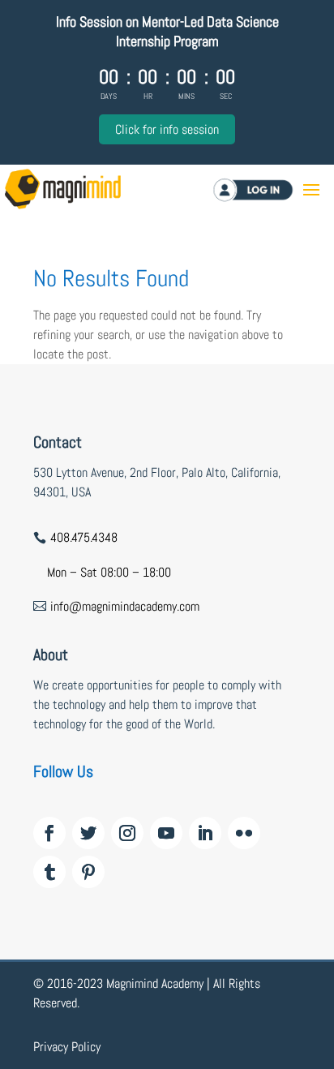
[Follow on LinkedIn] (205, 833)
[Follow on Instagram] (127, 833)
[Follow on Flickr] (244, 833)
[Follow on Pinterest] (88, 872)
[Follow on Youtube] (166, 833)
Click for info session (167, 129)
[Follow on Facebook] (49, 833)
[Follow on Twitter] (88, 833)
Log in (273, 189)
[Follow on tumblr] (49, 872)
